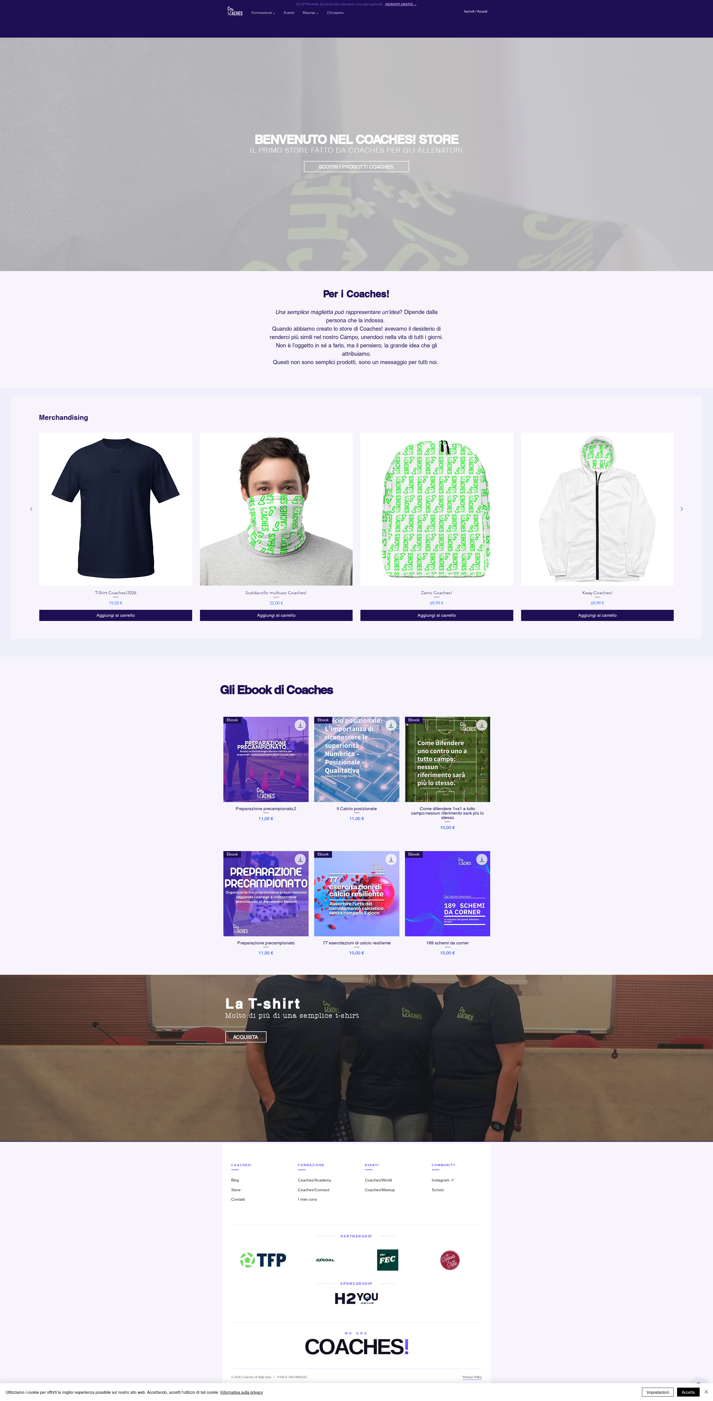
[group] (356, 526)
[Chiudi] (706, 1392)
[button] (263, 13)
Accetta (688, 1392)
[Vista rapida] (115, 509)
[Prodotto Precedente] (31, 509)
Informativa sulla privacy (241, 1392)
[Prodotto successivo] (681, 509)
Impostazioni (658, 1392)
